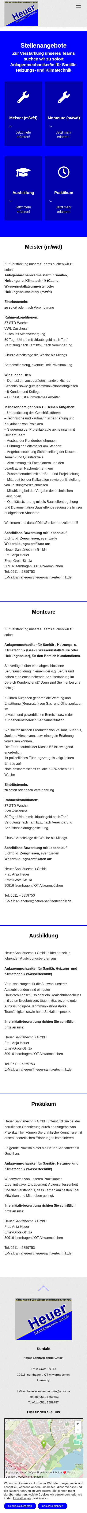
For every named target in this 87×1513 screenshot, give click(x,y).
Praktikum (63, 192)
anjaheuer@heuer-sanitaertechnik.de (44, 577)
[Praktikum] (64, 174)
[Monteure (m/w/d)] (64, 99)
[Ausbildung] (23, 174)
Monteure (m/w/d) (64, 118)
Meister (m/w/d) (23, 118)
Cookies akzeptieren (20, 1506)
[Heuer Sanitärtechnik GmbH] (21, 24)
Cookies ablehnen (52, 1506)
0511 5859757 (49, 1402)
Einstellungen (22, 1498)
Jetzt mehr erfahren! (23, 135)
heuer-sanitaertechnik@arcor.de (48, 1391)
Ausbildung (23, 192)
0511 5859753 (49, 1396)
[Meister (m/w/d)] (23, 99)
